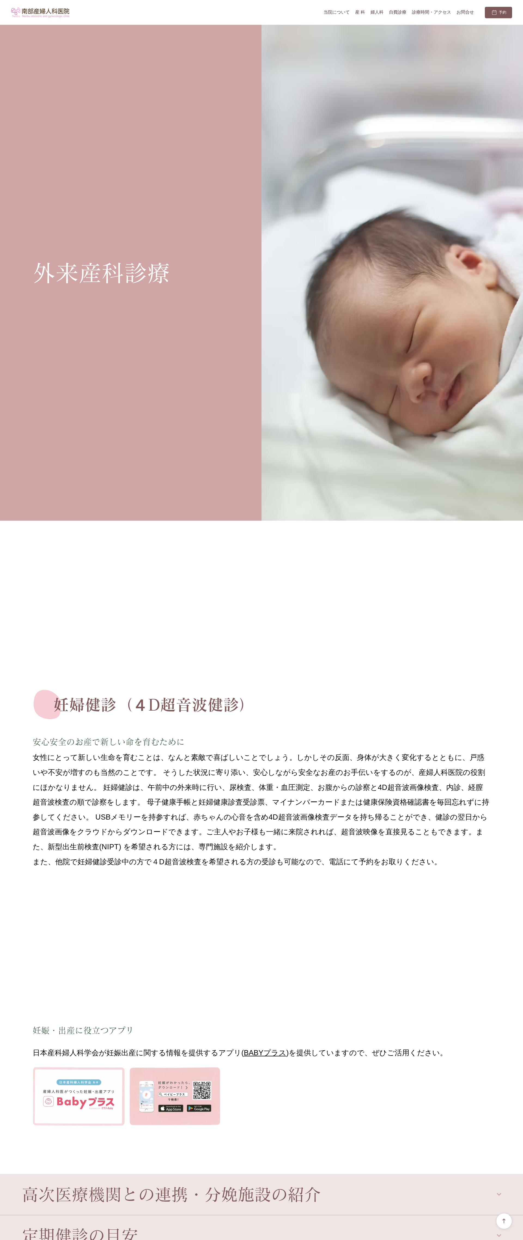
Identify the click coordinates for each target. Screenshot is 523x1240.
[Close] (504, 1221)
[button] (360, 12)
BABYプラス (265, 1053)
